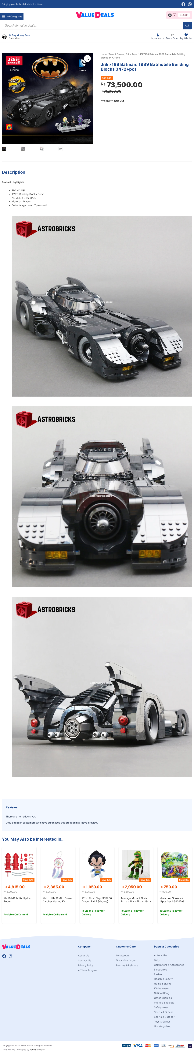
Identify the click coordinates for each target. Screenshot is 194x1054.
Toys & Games (116, 54)
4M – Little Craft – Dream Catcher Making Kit (57, 900)
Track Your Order (126, 960)
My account (123, 955)
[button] (87, 58)
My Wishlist (186, 38)
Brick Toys (131, 54)
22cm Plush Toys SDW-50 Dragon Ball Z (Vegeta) (97, 900)
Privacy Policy (86, 965)
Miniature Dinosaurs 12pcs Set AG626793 (172, 900)
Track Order (172, 38)
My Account (157, 38)
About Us (83, 955)
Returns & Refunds (127, 965)
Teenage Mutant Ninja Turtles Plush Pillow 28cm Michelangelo (136, 901)
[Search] (187, 25)
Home (104, 54)
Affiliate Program (87, 970)
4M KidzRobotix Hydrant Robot (18, 900)
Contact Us (84, 960)
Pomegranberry (37, 1049)
